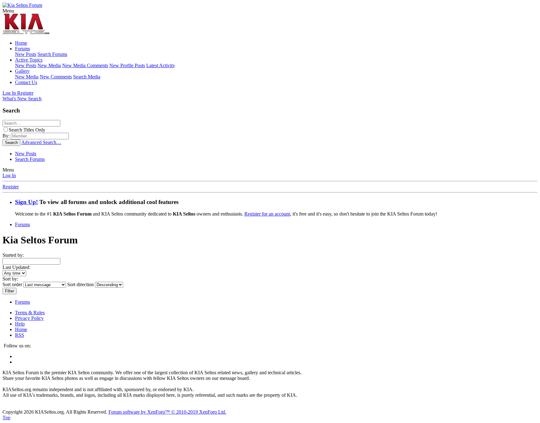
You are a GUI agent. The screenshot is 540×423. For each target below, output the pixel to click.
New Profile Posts (127, 65)
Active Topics (28, 59)
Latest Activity (160, 65)
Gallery (22, 71)
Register (10, 186)
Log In (9, 175)
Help (20, 323)
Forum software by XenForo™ (167, 412)
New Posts (25, 54)
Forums (22, 48)
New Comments (56, 76)
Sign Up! (26, 202)
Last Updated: (16, 267)
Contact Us (26, 82)
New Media (49, 65)
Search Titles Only (27, 129)
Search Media (86, 76)
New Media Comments (85, 65)
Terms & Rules (30, 312)
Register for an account (267, 213)
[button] (8, 10)
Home (21, 43)
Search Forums (52, 54)
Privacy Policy (29, 318)
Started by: (13, 255)
